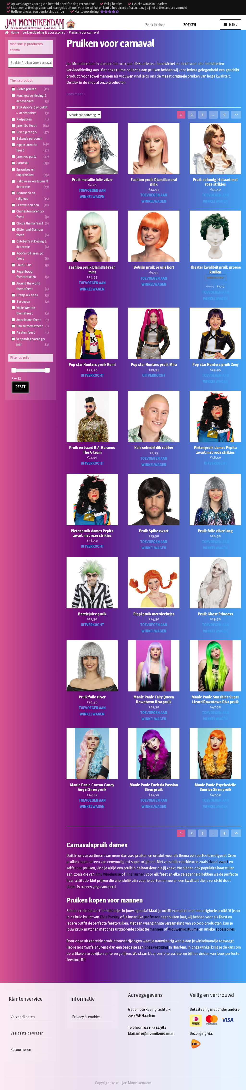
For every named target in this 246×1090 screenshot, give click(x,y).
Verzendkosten (23, 1017)
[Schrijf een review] (109, 11)
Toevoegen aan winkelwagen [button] (92, 193)
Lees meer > (76, 94)
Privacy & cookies (86, 1017)
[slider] (13, 370)
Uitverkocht (92, 375)
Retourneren (21, 1049)
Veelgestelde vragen (27, 1033)
